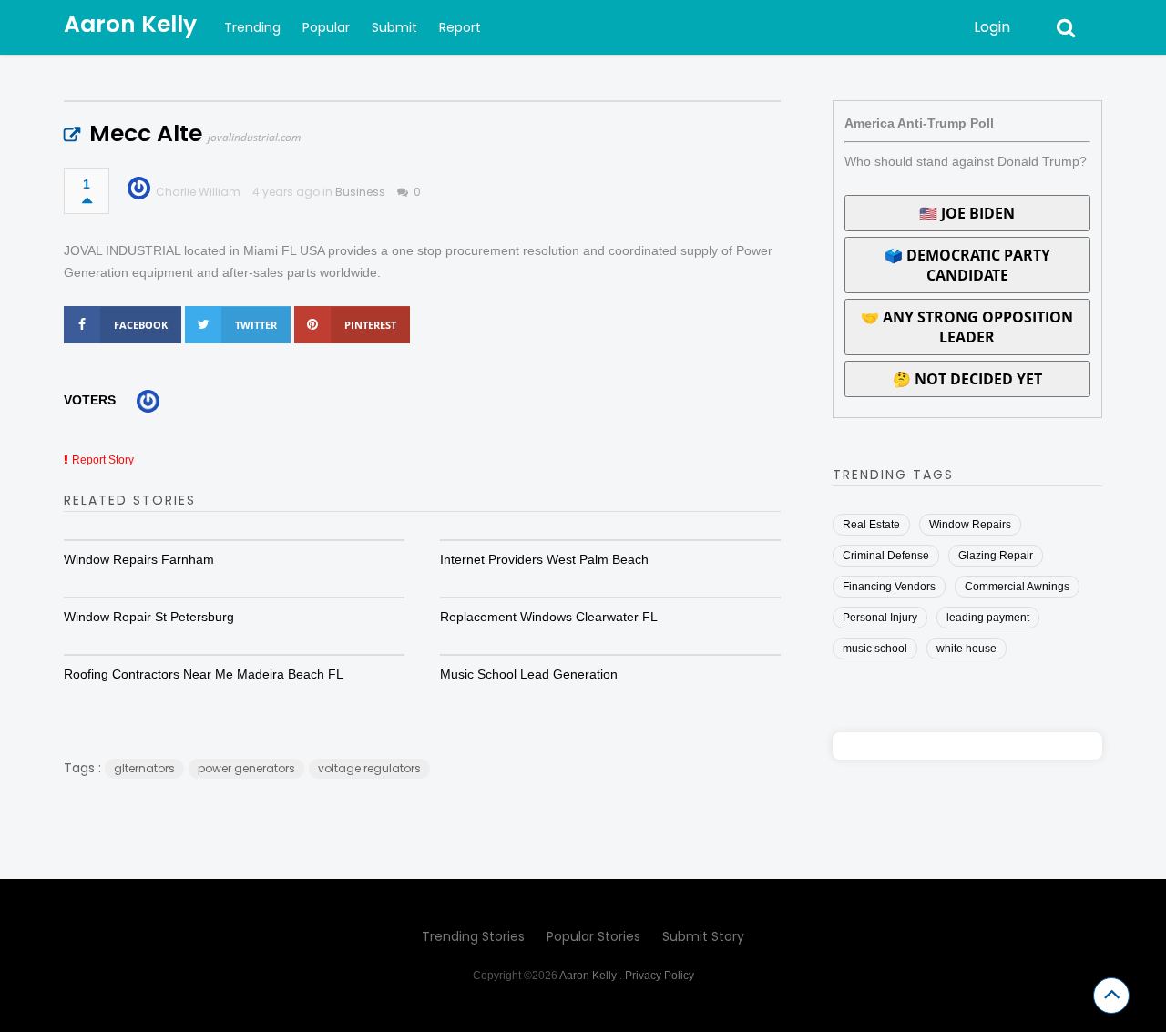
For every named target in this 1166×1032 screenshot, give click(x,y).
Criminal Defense (886, 555)
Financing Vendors (889, 586)
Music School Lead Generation (529, 674)
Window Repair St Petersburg (149, 616)
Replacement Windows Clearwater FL (549, 616)
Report (460, 27)
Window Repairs (970, 524)
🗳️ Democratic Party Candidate (967, 265)
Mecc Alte (145, 133)
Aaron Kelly (130, 24)
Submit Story (703, 936)
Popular (326, 27)
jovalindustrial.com (254, 137)
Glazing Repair (995, 555)
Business (360, 191)
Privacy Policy (659, 975)
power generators (246, 768)
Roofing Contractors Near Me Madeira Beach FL (203, 674)
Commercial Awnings (1017, 586)
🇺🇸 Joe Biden (967, 213)
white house (966, 648)
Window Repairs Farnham (139, 559)
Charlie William (198, 191)
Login (992, 26)
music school (875, 648)
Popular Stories (593, 936)
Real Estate (871, 524)
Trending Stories (473, 936)
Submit (394, 27)
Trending (252, 27)
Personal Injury (880, 617)
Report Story (103, 460)
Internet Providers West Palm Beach (544, 559)
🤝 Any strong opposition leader (967, 327)
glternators (144, 768)
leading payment (987, 617)
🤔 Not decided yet (967, 379)
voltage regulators (369, 768)
